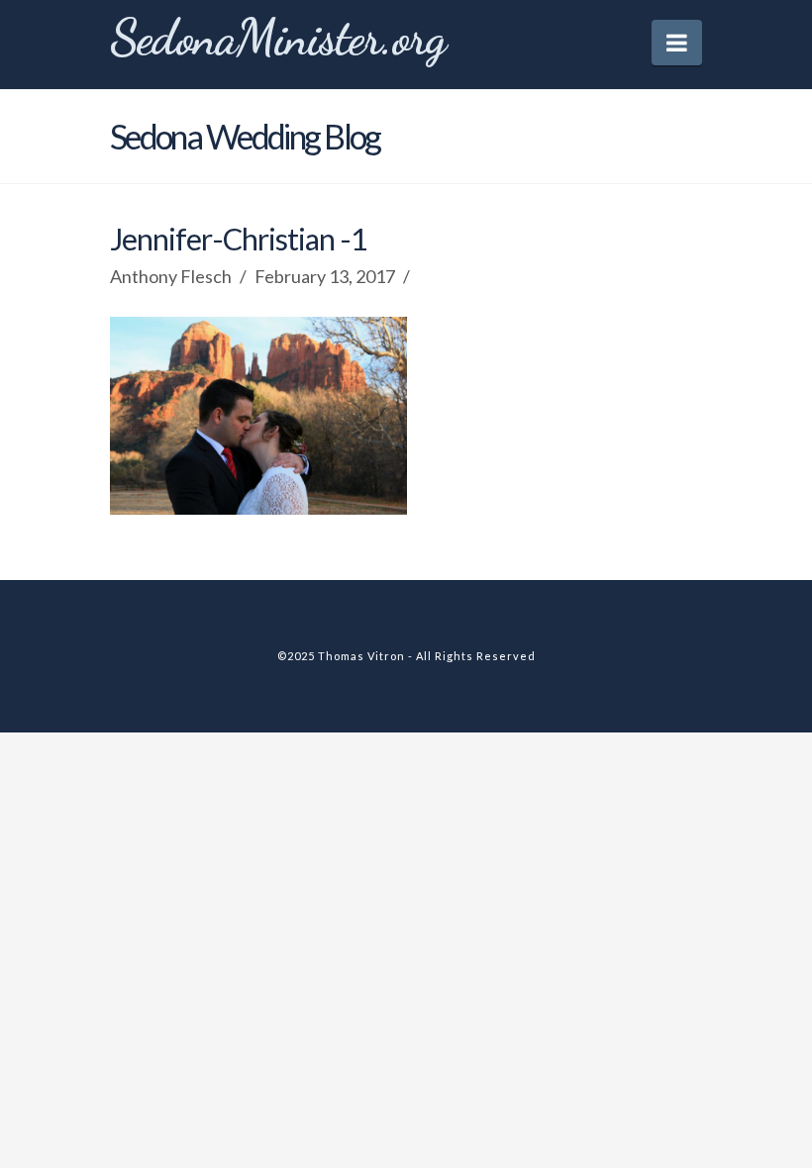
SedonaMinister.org (278, 37)
